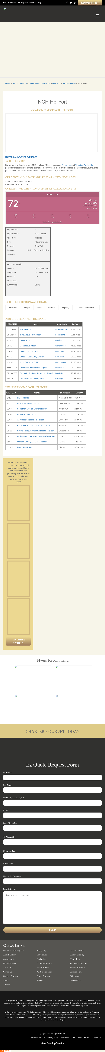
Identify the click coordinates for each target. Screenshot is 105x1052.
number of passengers (12, 876)
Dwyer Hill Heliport (25, 447)
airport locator (9, 959)
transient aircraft (77, 951)
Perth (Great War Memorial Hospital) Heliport (36, 436)
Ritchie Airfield (26, 340)
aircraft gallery (9, 955)
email (5, 810)
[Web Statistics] (5, 1051)
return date (8, 864)
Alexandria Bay (69, 83)
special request (9, 889)
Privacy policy (52, 1038)
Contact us (7, 972)
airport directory (77, 955)
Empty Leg (67, 165)
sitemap (40, 980)
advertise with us (38, 1038)
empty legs (41, 951)
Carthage (59, 379)
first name (7, 772)
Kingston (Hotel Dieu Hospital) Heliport (33, 425)
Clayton (58, 340)
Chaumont (59, 351)
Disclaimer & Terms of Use (71, 1038)
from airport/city (10, 823)
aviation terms (76, 972)
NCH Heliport (23, 398)
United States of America (39, 83)
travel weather (43, 968)
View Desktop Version (53, 1043)
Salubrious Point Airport (30, 351)
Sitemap (87, 1038)
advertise (7, 968)
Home (8, 83)
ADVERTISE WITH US (18, 641)
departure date (9, 851)
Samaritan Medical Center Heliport (32, 409)
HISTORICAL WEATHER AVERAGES (21, 157)
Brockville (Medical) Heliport (29, 414)
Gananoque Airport (28, 346)
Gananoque (60, 346)
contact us (97, 1038)
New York (56, 83)
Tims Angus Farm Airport (30, 335)
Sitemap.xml (75, 980)
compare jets (42, 955)
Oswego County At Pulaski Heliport (32, 442)
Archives (6, 985)
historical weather (77, 968)
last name (7, 785)
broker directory (43, 976)
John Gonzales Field (29, 362)
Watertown (60, 368)
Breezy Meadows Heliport (28, 403)
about (5, 980)
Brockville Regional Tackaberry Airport (36, 373)
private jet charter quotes (13, 951)
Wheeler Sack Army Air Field (32, 357)
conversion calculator (79, 963)
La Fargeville (61, 335)
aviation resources (44, 972)
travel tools (75, 959)
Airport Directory (20, 83)
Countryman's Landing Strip (32, 379)
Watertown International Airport (33, 368)
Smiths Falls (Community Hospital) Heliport (35, 431)
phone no (13, 798)
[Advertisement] (28, 503)
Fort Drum (59, 357)
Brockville (59, 373)
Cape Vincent (61, 362)
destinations (41, 959)
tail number (75, 976)
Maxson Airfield (26, 329)
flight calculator (9, 963)
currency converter (44, 963)
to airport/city (9, 837)
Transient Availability (84, 165)
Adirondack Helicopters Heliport (30, 420)
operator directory (10, 976)
